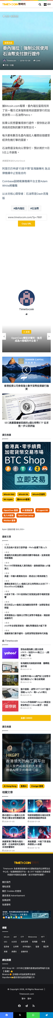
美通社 (14, 952)
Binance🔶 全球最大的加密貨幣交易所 (18, 974)
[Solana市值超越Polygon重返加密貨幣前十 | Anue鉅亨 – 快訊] (10, 706)
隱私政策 (6, 886)
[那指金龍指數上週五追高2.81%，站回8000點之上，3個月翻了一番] (10, 653)
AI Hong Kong (10, 786)
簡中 (29, 998)
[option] (26, 336)
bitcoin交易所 (39, 494)
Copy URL (26, 223)
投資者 (6, 947)
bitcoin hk (23, 494)
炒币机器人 (27, 947)
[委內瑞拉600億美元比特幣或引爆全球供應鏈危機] (13, 805)
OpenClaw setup (25, 515)
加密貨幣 (24, 942)
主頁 (7, 16)
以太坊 (14, 942)
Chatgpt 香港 (37, 786)
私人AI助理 (8, 515)
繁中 (23, 998)
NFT (43, 937)
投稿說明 (6, 900)
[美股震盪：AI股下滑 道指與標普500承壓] (39, 832)
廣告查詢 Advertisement (13, 895)
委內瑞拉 (19, 208)
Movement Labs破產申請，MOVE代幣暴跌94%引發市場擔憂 (26, 339)
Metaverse (32, 937)
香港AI (24, 786)
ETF (22, 937)
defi (15, 937)
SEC (5, 942)
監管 (37, 947)
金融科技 (24, 952)
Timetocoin (11, 60)
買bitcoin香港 (23, 499)
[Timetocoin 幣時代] (14, 4)
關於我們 (6, 882)
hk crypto (8, 499)
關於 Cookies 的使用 (11, 891)
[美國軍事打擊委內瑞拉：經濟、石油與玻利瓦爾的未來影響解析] (13, 832)
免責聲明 (6, 904)
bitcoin (6, 937)
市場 (43, 942)
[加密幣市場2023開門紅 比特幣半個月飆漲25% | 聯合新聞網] (10, 680)
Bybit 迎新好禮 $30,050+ (13, 529)
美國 (5, 952)
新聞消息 (14, 16)
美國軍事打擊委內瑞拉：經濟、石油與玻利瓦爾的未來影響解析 (13, 844)
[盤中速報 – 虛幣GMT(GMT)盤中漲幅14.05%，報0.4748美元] (10, 693)
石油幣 (35, 208)
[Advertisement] (26, 259)
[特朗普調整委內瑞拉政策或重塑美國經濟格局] (39, 805)
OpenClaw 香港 (11, 510)
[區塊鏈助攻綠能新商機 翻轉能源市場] (10, 667)
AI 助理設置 (27, 510)
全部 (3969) (26, 718)
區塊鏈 (34, 942)
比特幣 (16, 947)
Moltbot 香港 (9, 520)
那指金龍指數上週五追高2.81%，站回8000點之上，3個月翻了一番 (35, 652)
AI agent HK (42, 510)
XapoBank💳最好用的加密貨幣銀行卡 (18, 977)
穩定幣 (46, 947)
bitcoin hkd (9, 494)
